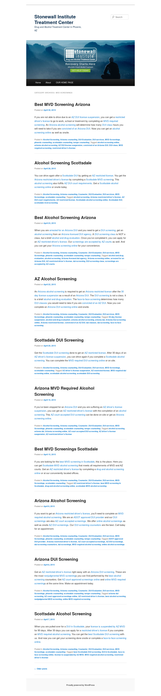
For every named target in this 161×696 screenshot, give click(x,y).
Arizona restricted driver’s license (51, 179)
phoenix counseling (43, 142)
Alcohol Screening (51, 139)
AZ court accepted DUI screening (83, 431)
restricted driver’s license (94, 630)
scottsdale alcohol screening (63, 373)
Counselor (83, 194)
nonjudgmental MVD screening (60, 575)
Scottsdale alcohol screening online (92, 199)
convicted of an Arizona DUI (75, 128)
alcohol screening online (108, 142)
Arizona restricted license (99, 291)
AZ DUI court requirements (78, 183)
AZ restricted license (102, 175)
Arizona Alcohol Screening (60, 500)
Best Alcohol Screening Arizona (65, 217)
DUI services (98, 139)
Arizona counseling (68, 139)
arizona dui (100, 319)
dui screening (79, 261)
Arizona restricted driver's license (105, 197)
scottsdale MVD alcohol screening (91, 486)
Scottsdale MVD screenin (99, 179)
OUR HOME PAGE (64, 82)
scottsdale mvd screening (46, 202)
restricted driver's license (63, 148)
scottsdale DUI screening (88, 373)
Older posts (40, 668)
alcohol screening (43, 183)
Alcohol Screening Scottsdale (63, 163)
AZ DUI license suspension (86, 117)
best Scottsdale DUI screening (103, 634)
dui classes (91, 322)
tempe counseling (81, 142)
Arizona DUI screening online (63, 306)
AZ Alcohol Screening (55, 279)
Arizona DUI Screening (56, 559)
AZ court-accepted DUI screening (68, 414)
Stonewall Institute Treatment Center (55, 19)
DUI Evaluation (85, 139)
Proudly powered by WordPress (80, 685)
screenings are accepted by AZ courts (92, 241)
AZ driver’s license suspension (50, 356)
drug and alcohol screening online (60, 486)
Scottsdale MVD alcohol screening (60, 465)
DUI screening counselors (87, 524)
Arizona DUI (82, 295)
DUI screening (108, 230)
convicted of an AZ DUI (94, 302)
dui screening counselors (45, 544)
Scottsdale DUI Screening (59, 340)
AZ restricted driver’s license (52, 241)
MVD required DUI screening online (87, 360)
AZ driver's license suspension (76, 370)
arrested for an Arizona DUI (63, 230)
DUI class (107, 124)
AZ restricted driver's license (59, 261)
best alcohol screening (115, 596)
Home (38, 82)
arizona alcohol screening (45, 145)
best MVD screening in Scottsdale (77, 461)
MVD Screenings (112, 139)
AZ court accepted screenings (70, 521)
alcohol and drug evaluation (66, 237)
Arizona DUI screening (102, 571)
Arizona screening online (64, 245)
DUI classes (41, 302)
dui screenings (64, 544)
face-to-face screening (88, 299)
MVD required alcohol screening (86, 544)
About (48, 82)
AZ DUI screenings (59, 524)
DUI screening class (105, 234)
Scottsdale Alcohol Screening (63, 614)
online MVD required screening (76, 599)
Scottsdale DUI (70, 175)
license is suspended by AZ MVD (108, 626)
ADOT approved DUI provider (89, 517)
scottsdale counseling (62, 142)
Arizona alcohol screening (62, 124)
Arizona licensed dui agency (74, 258)
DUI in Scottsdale (75, 626)
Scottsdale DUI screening (56, 352)
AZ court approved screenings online (81, 579)
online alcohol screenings (109, 521)
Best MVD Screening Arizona (62, 104)
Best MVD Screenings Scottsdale (66, 449)
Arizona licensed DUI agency (76, 234)
